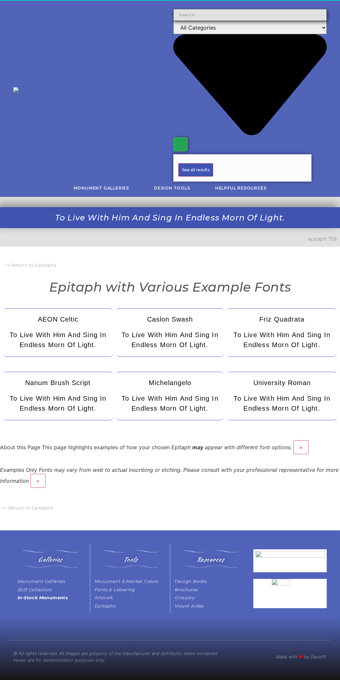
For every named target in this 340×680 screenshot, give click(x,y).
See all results (196, 169)
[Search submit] (180, 144)
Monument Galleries (101, 188)
